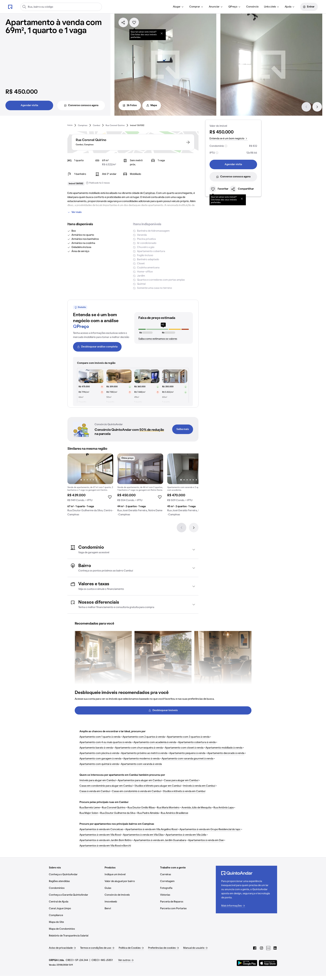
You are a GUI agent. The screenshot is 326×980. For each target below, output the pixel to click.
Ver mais (76, 212)
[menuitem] (178, 7)
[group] (90, 486)
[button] (132, 550)
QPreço (232, 7)
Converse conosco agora (83, 105)
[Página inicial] (10, 6)
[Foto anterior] (73, 468)
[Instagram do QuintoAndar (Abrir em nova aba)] (261, 948)
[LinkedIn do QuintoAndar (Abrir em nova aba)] (275, 948)
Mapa (153, 105)
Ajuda (288, 7)
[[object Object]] (161, 33)
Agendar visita (29, 105)
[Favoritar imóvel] (134, 22)
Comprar (194, 7)
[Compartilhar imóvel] (123, 22)
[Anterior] (306, 107)
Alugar (176, 7)
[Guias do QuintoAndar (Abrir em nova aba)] (268, 948)
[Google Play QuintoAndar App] (247, 963)
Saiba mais (182, 429)
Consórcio (252, 7)
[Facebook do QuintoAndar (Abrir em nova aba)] (255, 948)
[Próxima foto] (107, 468)
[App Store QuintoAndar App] (268, 963)
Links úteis (270, 7)
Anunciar (214, 7)
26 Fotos (132, 105)
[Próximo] (317, 107)
